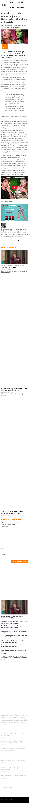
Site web (3, 554)
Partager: (20, 241)
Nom (2, 543)
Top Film (11, 7)
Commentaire (4, 526)
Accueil (11, 3)
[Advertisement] (14, 581)
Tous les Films (21, 3)
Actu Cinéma (20, 7)
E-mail (3, 549)
